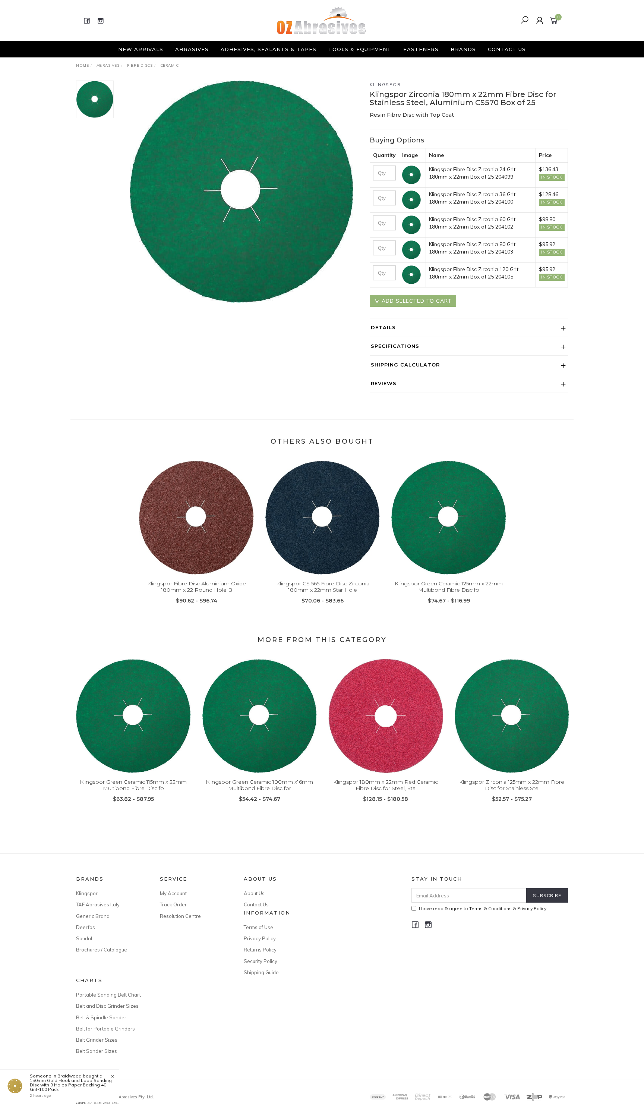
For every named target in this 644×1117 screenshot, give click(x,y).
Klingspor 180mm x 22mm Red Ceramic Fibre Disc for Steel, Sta (385, 785)
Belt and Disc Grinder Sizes (107, 1006)
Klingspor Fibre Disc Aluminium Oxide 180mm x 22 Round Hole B (196, 586)
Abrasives (192, 49)
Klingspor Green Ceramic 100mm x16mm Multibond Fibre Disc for (259, 785)
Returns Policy (260, 950)
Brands (463, 49)
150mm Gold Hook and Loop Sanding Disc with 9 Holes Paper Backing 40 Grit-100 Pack (71, 1084)
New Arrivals (140, 49)
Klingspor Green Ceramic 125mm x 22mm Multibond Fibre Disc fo (449, 586)
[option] (241, 192)
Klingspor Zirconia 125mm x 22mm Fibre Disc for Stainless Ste (511, 785)
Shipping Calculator (405, 365)
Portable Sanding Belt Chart (108, 995)
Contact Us (507, 49)
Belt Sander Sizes (96, 1051)
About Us (254, 893)
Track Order (173, 904)
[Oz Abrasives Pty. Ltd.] (321, 20)
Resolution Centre (180, 916)
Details (383, 327)
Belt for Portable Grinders (105, 1029)
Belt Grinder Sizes (96, 1040)
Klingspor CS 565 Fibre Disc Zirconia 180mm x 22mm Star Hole (322, 586)
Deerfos (85, 927)
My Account (173, 893)
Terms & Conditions (490, 908)
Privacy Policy (260, 938)
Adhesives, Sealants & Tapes (268, 49)
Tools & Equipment (359, 49)
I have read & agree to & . (483, 908)
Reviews (384, 383)
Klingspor (385, 84)
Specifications (395, 346)
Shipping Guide (261, 972)
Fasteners (421, 49)
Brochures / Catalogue (101, 950)
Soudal (84, 938)
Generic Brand (93, 916)
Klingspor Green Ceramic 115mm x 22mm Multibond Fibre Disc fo (133, 785)
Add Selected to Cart (416, 301)
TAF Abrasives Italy (98, 904)
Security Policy (260, 961)
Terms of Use (258, 927)
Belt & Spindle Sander (101, 1017)
